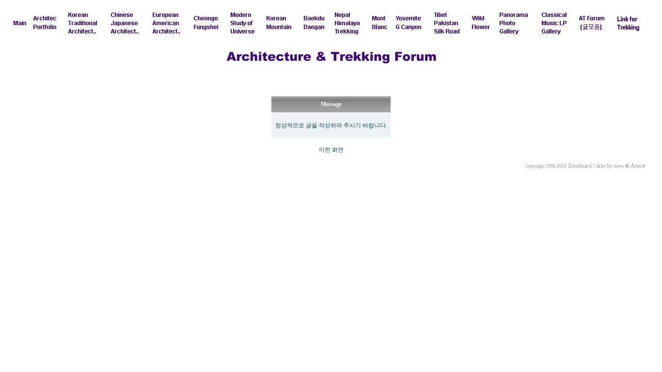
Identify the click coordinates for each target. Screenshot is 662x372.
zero (619, 166)
